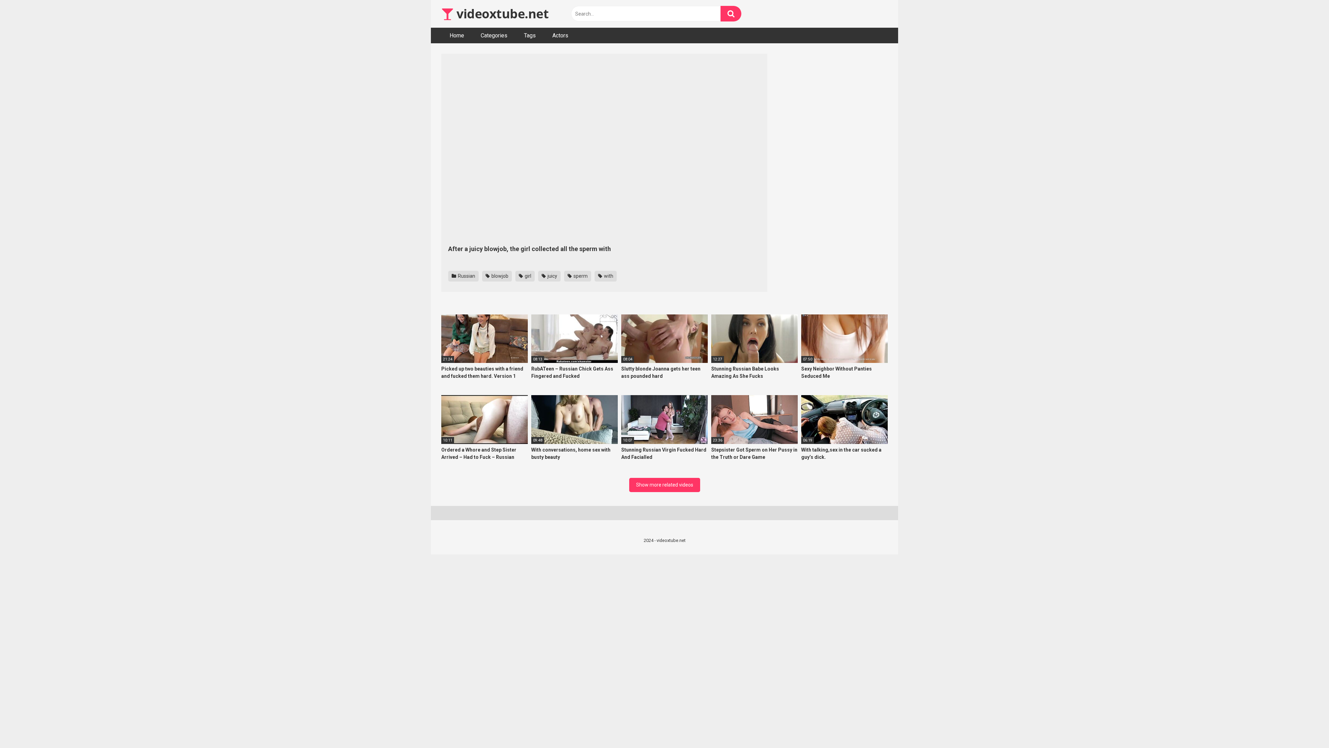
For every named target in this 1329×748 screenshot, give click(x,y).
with (608, 276)
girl (527, 276)
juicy (551, 276)
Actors (560, 35)
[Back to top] (1305, 727)
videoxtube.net (501, 13)
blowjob (499, 276)
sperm (580, 276)
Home (457, 35)
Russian (466, 276)
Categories (494, 35)
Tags (530, 35)
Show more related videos (664, 485)
